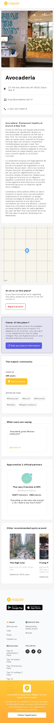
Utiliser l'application (27, 715)
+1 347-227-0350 (16, 109)
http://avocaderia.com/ (19, 99)
